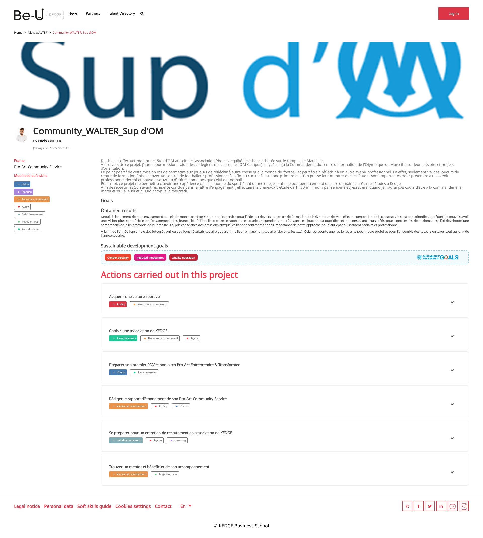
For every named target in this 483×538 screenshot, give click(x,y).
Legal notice (27, 506)
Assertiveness (30, 229)
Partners (93, 13)
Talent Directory (121, 13)
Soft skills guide (94, 506)
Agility (25, 206)
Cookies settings (133, 506)
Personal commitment (35, 199)
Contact (163, 506)
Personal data (58, 506)
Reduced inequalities (150, 257)
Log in (454, 13)
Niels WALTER (37, 32)
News (73, 13)
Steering (27, 191)
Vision (25, 184)
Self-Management (32, 214)
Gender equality (118, 257)
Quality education (183, 257)
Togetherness (30, 221)
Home (18, 32)
